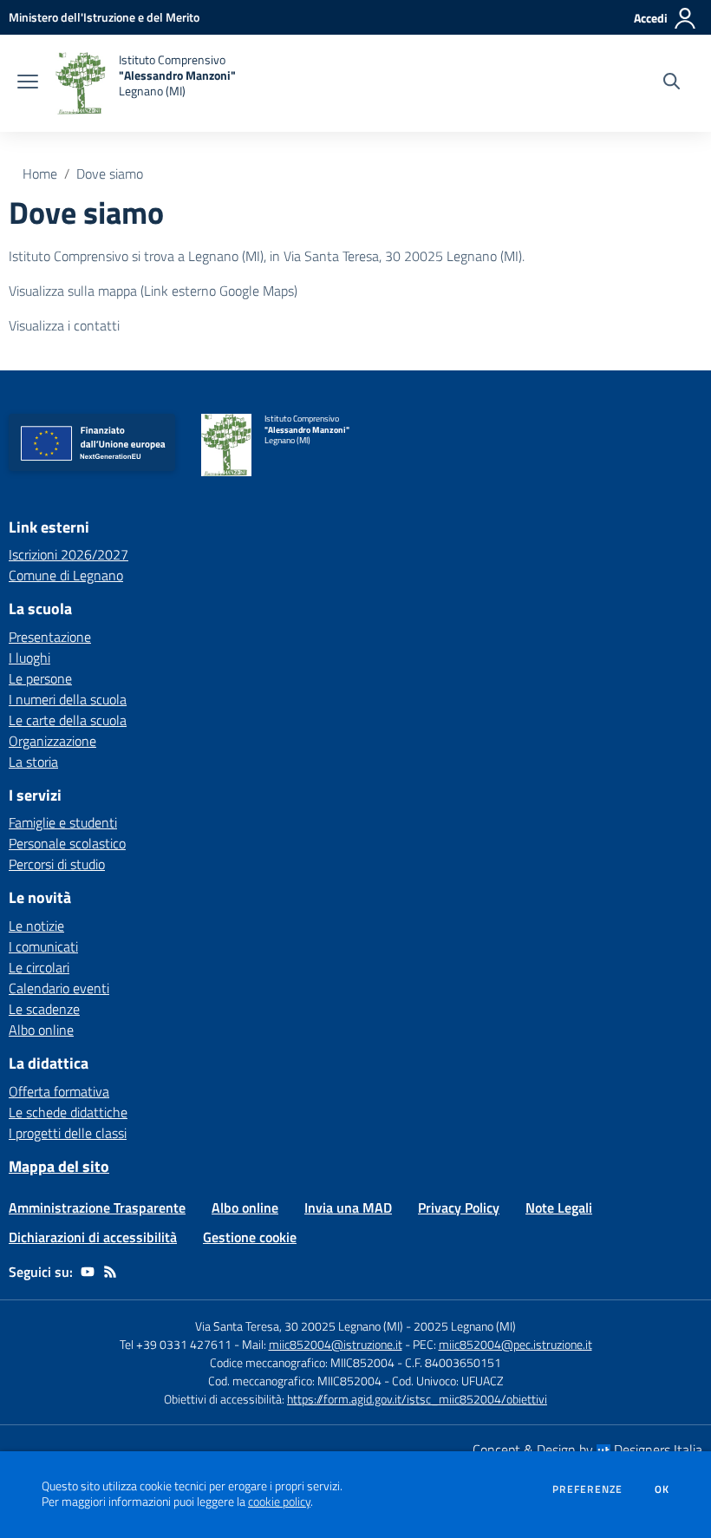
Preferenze (587, 1489)
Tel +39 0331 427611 (176, 1344)
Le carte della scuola (68, 720)
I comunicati (43, 946)
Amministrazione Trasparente (97, 1207)
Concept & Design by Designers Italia (587, 1449)
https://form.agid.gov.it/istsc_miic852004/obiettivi (417, 1399)
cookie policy (279, 1501)
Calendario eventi (59, 988)
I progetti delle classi (68, 1132)
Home (40, 173)
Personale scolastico (67, 843)
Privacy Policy (458, 1207)
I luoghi (29, 657)
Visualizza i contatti (64, 325)
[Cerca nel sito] (671, 83)
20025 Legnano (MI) (465, 1326)
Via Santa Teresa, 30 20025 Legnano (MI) (299, 1326)
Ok (662, 1489)
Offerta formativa (59, 1091)
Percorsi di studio (57, 864)
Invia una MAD (348, 1207)
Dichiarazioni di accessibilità (93, 1237)
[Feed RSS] (110, 1271)
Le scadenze (44, 1008)
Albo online (41, 1029)
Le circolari (39, 967)
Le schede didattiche (68, 1112)
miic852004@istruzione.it (335, 1344)
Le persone (40, 678)
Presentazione (50, 636)
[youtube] (87, 1271)
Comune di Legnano (66, 575)
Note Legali (558, 1207)
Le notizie (36, 925)
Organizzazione (52, 740)
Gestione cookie (250, 1237)
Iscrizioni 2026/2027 (68, 554)
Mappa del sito (59, 1166)
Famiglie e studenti (63, 822)
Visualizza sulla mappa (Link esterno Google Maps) (153, 290)
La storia (33, 761)
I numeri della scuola (68, 699)
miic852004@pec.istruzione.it (515, 1344)
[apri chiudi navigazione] (27, 83)
